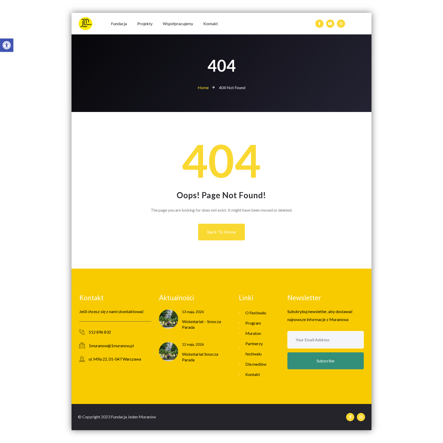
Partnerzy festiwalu (254, 348)
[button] (6, 45)
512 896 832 (100, 331)
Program (253, 323)
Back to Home (221, 231)
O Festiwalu (255, 312)
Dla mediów (255, 364)
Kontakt (252, 374)
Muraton (253, 333)
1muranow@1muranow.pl (111, 345)
